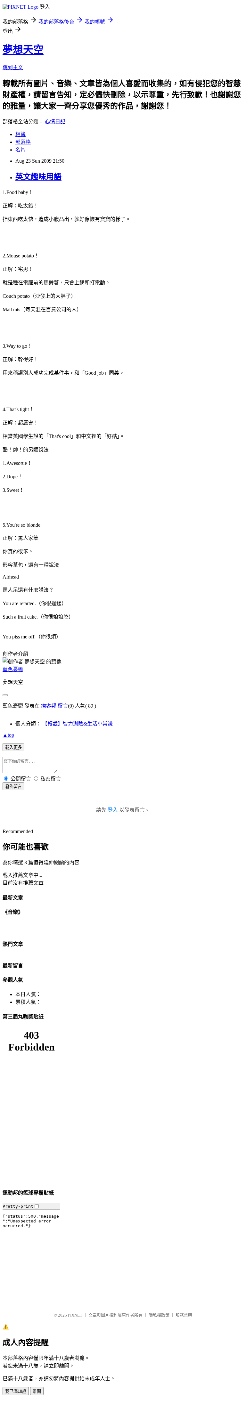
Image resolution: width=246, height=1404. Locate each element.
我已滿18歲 (15, 1391)
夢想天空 (23, 49)
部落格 (23, 142)
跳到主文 (13, 67)
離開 (37, 1391)
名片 (20, 149)
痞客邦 (48, 706)
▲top (8, 735)
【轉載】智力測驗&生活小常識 (77, 723)
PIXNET (75, 1315)
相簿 (20, 134)
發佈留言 (13, 786)
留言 (63, 706)
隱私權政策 (159, 1315)
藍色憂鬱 (13, 669)
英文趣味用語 (38, 177)
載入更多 (13, 747)
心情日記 (55, 121)
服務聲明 (184, 1315)
